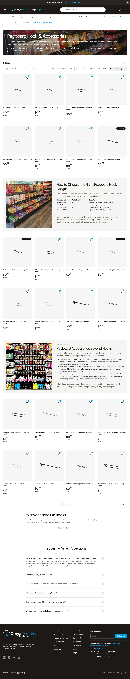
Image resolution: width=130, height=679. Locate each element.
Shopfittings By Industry (52, 17)
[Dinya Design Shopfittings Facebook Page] (9, 657)
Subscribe (121, 636)
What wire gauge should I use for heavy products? (47, 611)
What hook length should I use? (39, 575)
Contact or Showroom (119, 17)
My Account (58, 645)
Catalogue (77, 645)
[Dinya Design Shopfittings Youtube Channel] (14, 657)
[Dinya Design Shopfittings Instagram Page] (19, 657)
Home (14, 22)
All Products (58, 634)
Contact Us (77, 638)
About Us (57, 649)
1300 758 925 (101, 648)
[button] (127, 2)
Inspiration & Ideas (69, 17)
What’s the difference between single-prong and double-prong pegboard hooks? (61, 558)
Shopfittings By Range (33, 17)
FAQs (75, 649)
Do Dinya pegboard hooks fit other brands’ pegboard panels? (52, 584)
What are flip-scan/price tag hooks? (41, 593)
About (106, 17)
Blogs (75, 653)
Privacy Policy (122, 673)
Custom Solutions (85, 17)
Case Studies (78, 634)
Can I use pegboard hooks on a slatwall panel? (46, 602)
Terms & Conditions (107, 673)
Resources (97, 17)
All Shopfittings (17, 17)
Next (81, 69)
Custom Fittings (60, 642)
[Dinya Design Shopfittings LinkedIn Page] (4, 657)
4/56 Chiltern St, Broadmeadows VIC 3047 (107, 644)
